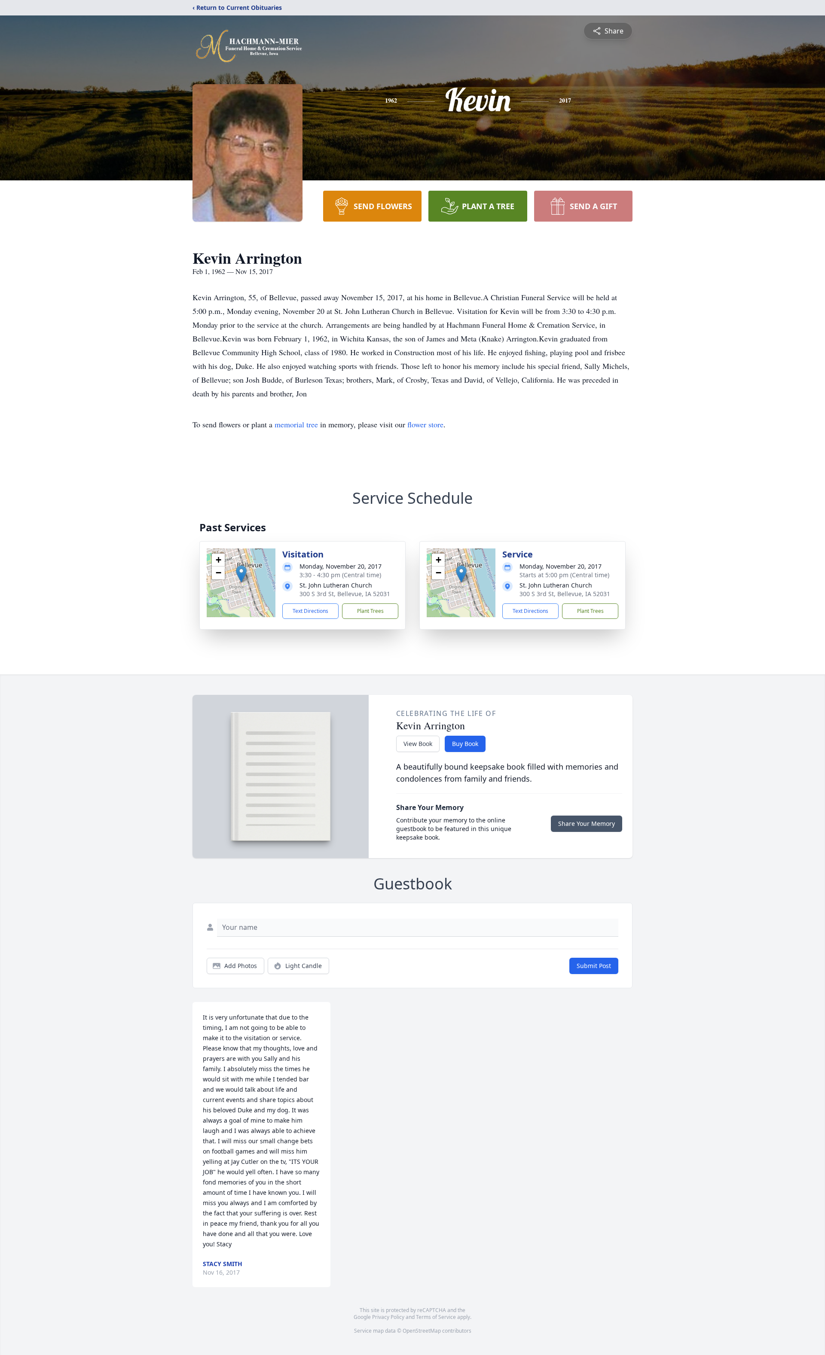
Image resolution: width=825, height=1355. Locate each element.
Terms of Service (436, 1317)
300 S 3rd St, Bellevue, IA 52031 (344, 594)
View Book (417, 744)
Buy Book (465, 744)
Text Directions (310, 611)
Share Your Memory (586, 823)
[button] (241, 574)
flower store (425, 424)
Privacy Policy (388, 1317)
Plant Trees (370, 611)
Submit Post (594, 966)
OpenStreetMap (422, 1330)
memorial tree (296, 424)
